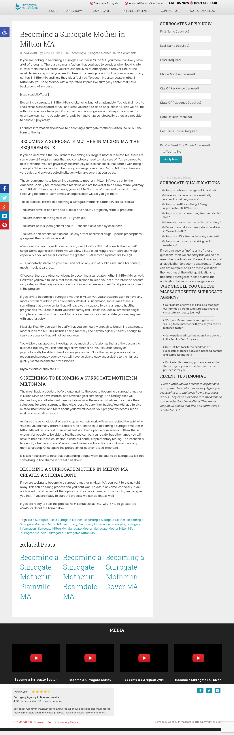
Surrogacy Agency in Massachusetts (177, 721)
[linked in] (4, 215)
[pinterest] (4, 224)
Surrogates (102, 10)
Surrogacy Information (94, 524)
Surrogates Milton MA (80, 533)
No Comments (126, 53)
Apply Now (74, 10)
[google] (4, 206)
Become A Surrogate (106, 3)
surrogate (118, 524)
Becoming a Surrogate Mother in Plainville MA (39, 577)
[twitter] (4, 197)
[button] (5, 32)
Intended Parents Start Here (145, 3)
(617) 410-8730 (205, 3)
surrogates (56, 533)
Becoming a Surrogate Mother (90, 53)
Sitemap (39, 722)
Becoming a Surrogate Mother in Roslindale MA (82, 577)
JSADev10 (30, 53)
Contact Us (170, 10)
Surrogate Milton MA (52, 528)
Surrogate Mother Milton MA (113, 528)
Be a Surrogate (38, 520)
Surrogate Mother (80, 528)
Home (53, 10)
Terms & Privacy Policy (175, 177)
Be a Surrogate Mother (66, 520)
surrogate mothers (33, 533)
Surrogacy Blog (202, 10)
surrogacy (70, 524)
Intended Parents (136, 10)
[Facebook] (4, 188)
